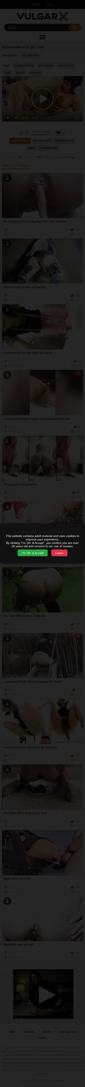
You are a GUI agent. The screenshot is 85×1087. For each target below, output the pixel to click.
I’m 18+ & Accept (33, 553)
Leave (59, 553)
